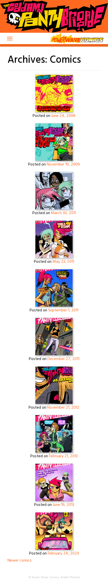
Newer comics (20, 560)
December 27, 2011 (63, 359)
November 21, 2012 (63, 407)
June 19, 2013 (63, 505)
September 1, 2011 (63, 310)
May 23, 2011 (63, 261)
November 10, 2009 (63, 164)
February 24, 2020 (63, 553)
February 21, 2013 (63, 456)
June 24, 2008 (63, 116)
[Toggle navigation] (10, 38)
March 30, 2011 (63, 213)
